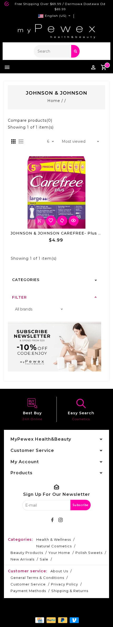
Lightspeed (69, 610)
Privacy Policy (64, 584)
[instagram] (60, 520)
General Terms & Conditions (37, 577)
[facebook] (52, 520)
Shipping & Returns (69, 591)
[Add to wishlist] (51, 221)
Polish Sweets (88, 552)
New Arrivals (22, 559)
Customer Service (28, 584)
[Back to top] (102, 614)
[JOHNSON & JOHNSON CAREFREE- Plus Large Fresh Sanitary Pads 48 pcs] (56, 192)
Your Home (59, 552)
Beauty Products (27, 552)
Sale (44, 559)
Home (53, 100)
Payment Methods (28, 591)
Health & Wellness (53, 539)
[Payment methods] (39, 619)
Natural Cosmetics (54, 546)
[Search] (75, 51)
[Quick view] (74, 221)
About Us (59, 571)
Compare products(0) (30, 120)
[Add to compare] (62, 221)
